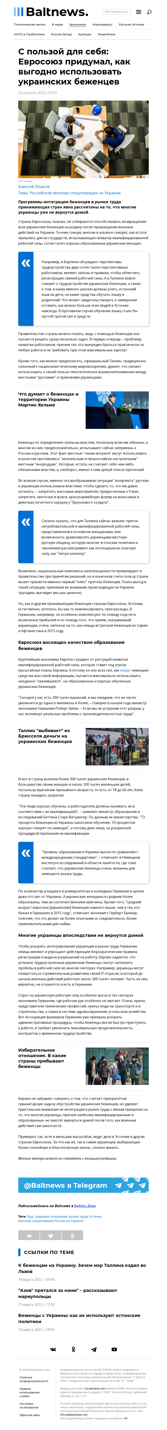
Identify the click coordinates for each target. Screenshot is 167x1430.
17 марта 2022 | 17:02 (36, 1304)
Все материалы (116, 11)
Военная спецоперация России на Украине (51, 1221)
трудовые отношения (51, 1216)
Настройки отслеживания (29, 1406)
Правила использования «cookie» (30, 1392)
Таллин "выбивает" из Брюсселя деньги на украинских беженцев (45, 736)
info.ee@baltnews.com (74, 1415)
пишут (125, 670)
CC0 (20, 181)
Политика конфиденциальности (34, 1379)
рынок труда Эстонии (85, 1216)
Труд (30, 1216)
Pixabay (28, 181)
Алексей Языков (34, 187)
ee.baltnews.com (95, 1389)
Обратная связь (30, 1415)
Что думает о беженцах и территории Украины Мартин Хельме (48, 399)
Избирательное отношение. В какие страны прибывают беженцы (42, 1058)
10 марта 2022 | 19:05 (36, 1329)
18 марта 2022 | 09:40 (36, 1279)
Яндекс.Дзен (85, 1206)
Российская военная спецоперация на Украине (75, 193)
